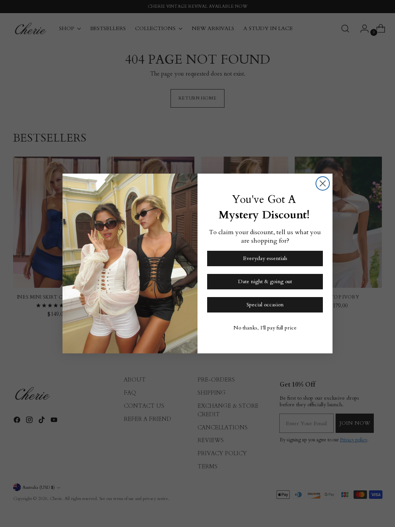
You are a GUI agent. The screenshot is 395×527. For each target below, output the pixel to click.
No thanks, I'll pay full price (265, 327)
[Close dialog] (322, 183)
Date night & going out (265, 281)
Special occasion (265, 304)
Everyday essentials (265, 258)
